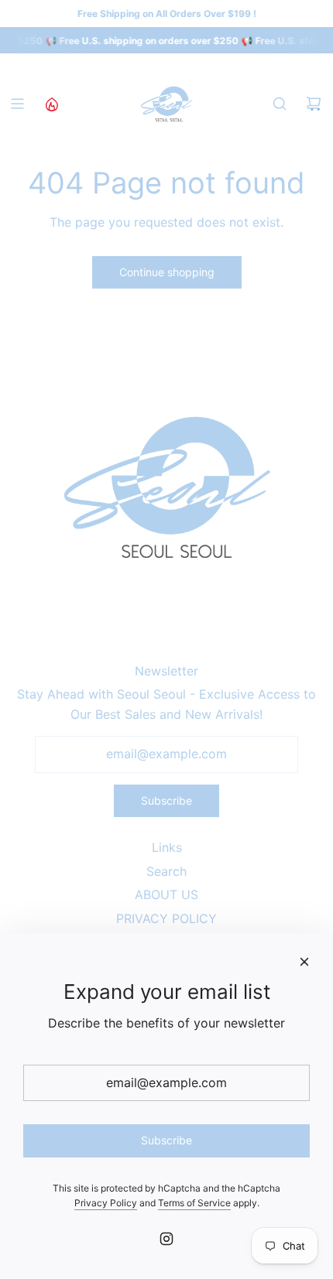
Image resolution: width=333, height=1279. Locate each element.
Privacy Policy (105, 1203)
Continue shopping (167, 272)
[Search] (280, 104)
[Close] (304, 962)
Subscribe (166, 800)
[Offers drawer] (51, 104)
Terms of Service (194, 1203)
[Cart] (314, 104)
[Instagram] (166, 1239)
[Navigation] (17, 104)
